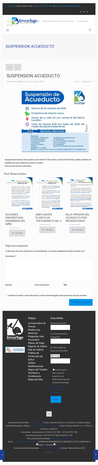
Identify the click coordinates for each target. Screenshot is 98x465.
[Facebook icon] (81, 12)
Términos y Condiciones (50, 448)
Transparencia (82, 21)
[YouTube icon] (87, 12)
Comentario (10, 256)
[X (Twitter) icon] (84, 12)
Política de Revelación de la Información (58, 21)
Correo (9, 21)
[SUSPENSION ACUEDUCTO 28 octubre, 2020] (2, 455)
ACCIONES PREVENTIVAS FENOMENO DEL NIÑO (15, 219)
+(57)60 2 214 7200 (44, 6)
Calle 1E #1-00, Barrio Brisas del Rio (45, 426)
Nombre (8, 285)
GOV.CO (11, 6)
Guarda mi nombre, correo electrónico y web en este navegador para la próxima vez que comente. (47, 295)
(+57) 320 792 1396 (69, 432)
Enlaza (23, 82)
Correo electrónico (41, 285)
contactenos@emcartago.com (67, 6)
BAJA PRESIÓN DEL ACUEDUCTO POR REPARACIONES (78, 217)
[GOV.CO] (58, 445)
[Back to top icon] (49, 414)
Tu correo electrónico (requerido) (59, 335)
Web (65, 285)
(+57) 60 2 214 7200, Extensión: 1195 (57, 435)
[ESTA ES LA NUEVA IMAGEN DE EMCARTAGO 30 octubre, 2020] (96, 455)
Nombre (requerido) (58, 323)
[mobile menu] (7, 30)
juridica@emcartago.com (61, 438)
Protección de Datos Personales (27, 21)
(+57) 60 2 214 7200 (52, 432)
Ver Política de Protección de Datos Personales (59, 389)
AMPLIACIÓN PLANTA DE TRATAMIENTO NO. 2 (48, 217)
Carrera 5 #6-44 (35, 423)
